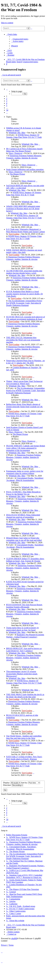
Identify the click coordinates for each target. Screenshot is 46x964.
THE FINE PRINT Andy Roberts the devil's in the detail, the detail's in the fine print (25, 695)
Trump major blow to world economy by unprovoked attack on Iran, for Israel (22, 629)
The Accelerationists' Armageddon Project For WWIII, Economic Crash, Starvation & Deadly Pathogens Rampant (24, 303)
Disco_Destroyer (15, 153)
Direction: (7, 785)
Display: (6, 783)
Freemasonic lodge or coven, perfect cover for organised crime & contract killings (24, 472)
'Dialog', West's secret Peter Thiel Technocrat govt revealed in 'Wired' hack (24, 382)
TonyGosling (14, 234)
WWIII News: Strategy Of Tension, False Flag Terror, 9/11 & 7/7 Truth (24, 136)
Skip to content (7, 23)
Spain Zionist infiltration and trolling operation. (25, 169)
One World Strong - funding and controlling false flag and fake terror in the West (24, 737)
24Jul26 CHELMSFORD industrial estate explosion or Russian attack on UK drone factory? (23, 208)
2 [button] (6, 98)
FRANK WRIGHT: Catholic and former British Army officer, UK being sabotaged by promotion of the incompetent (25, 448)
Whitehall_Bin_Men (17, 133)
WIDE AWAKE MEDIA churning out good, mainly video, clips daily (24, 251)
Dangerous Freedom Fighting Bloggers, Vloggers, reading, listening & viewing (24, 157)
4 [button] (6, 103)
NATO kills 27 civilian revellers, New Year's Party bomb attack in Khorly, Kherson (24, 758)
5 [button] (6, 105)
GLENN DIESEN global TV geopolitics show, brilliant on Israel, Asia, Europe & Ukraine (25, 560)
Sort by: (24, 783)
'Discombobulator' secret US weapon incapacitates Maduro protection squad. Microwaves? (22, 673)
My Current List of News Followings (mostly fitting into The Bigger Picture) (24, 150)
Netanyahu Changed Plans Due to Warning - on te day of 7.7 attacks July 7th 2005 (25, 362)
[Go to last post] (39, 144)
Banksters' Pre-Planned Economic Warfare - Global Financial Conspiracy (25, 636)
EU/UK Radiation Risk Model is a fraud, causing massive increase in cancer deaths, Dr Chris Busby (24, 293)
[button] (7, 89)
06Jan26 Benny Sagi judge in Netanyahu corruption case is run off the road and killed (24, 539)
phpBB (14, 938)
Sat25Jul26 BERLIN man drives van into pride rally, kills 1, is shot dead (25, 186)
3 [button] (6, 101)
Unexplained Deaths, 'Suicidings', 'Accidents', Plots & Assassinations (25, 479)
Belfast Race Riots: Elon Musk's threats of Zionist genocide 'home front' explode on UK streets (24, 406)
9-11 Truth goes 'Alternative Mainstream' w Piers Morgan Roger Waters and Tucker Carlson (25, 230)
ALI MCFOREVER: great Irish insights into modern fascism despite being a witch (24, 272)
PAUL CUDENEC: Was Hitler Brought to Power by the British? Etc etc (23, 493)
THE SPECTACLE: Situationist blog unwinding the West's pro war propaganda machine (23, 339)
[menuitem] (19, 39)
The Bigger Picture (17, 174)
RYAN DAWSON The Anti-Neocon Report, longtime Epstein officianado (24, 606)
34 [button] (7, 110)
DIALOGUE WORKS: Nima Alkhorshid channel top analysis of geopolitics (23, 516)
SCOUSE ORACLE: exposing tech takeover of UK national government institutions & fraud (25, 318)
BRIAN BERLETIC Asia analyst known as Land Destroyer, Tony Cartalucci (24, 649)
